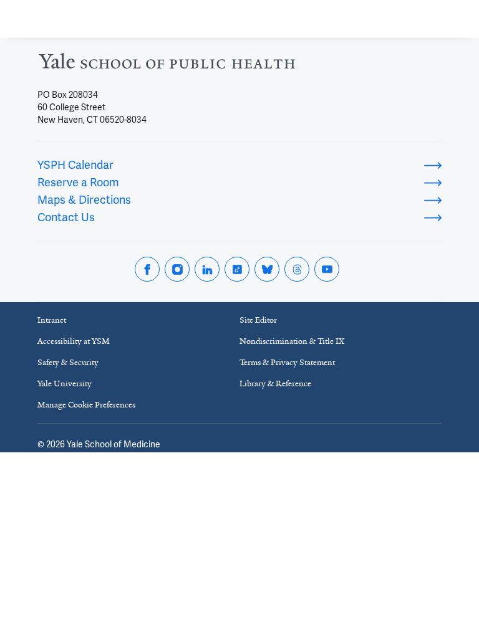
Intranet (51, 320)
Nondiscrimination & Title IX (292, 341)
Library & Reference (275, 383)
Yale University (64, 383)
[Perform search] (421, 19)
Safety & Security (68, 362)
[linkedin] (207, 269)
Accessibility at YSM (73, 341)
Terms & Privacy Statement (287, 362)
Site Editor (258, 320)
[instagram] (177, 269)
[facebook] (147, 269)
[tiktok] (237, 269)
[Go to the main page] (96, 18)
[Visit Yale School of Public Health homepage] (166, 64)
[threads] (296, 269)
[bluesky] (266, 269)
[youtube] (326, 269)
